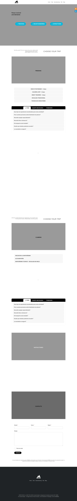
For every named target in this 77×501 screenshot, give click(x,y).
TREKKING (21, 24)
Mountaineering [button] (57, 2)
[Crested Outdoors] (16, 2)
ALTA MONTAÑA (19, 258)
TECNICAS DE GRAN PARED (38, 101)
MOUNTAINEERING (39, 24)
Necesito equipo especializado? (22, 117)
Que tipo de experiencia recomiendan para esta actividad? (29, 111)
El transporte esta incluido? (21, 123)
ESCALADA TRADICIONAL (38, 98)
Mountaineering (39, 480)
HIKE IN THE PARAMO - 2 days (38, 89)
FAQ (61, 2)
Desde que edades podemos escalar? (23, 126)
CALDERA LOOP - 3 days (38, 92)
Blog (64, 2)
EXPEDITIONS (57, 24)
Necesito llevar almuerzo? (20, 120)
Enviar (18, 452)
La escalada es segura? (20, 129)
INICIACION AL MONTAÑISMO (23, 255)
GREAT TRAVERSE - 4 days (38, 95)
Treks (52, 2)
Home (49, 2)
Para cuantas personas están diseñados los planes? (27, 114)
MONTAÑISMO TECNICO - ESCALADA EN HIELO (27, 261)
